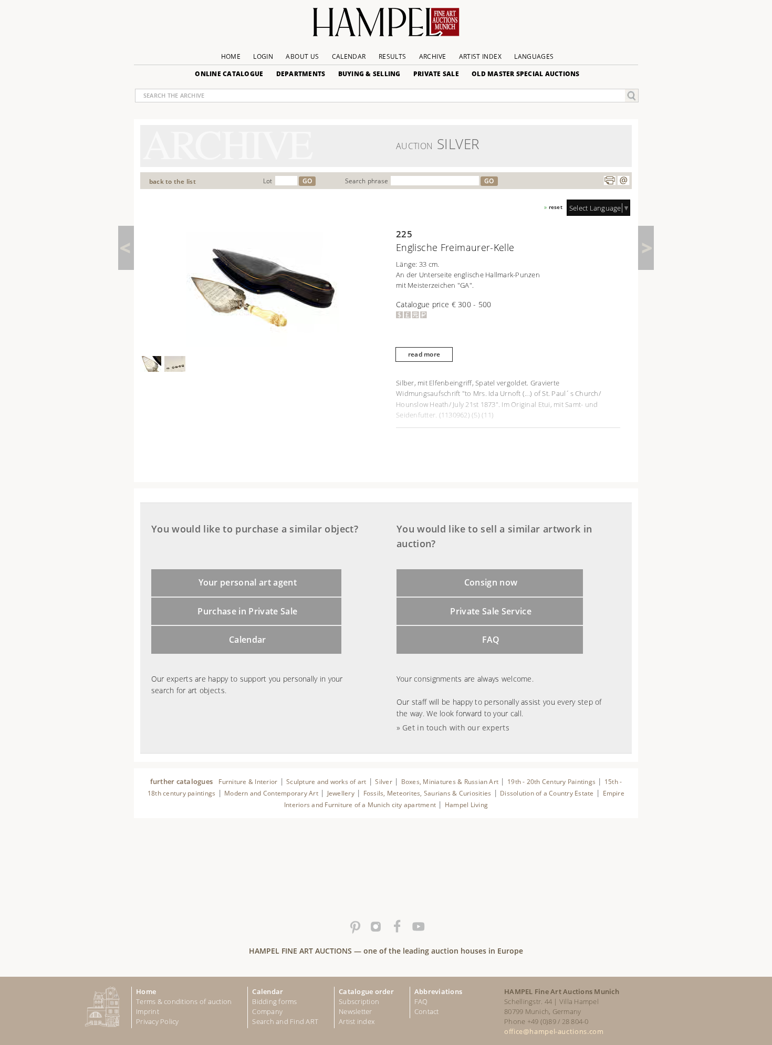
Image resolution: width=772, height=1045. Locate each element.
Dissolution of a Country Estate (547, 793)
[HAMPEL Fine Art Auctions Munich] (386, 26)
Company (267, 1011)
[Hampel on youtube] (417, 927)
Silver (383, 781)
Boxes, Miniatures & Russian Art (450, 781)
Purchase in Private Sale (247, 611)
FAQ (491, 639)
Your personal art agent (248, 582)
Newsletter (355, 1011)
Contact (426, 1011)
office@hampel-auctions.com (553, 1031)
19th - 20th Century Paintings (551, 781)
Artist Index (480, 56)
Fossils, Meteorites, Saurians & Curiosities (427, 793)
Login (263, 56)
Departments (301, 73)
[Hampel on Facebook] (396, 927)
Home (231, 56)
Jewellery (340, 793)
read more (424, 354)
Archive (432, 56)
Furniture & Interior (247, 781)
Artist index (356, 1021)
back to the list (172, 181)
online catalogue (229, 73)
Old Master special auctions (526, 73)
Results (392, 56)
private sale (436, 73)
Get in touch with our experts (455, 728)
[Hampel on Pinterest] (354, 927)
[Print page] (609, 180)
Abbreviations (438, 991)
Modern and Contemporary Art (271, 793)
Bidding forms (274, 1001)
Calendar (349, 56)
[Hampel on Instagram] (375, 927)
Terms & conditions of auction (184, 1001)
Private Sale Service (490, 611)
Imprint (147, 1011)
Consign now (491, 582)
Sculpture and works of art (326, 781)
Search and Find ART (285, 1021)
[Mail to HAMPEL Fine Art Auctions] (623, 180)
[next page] (646, 248)
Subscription (359, 1001)
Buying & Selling (369, 73)
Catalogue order (366, 991)
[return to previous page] (126, 248)
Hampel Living (466, 804)
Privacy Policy (157, 1021)
